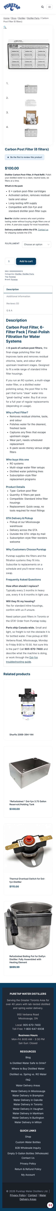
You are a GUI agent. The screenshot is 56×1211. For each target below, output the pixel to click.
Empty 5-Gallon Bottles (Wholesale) (28, 1153)
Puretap (12, 277)
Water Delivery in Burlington (28, 1117)
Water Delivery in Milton (28, 1122)
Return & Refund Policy (28, 1169)
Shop (28, 1136)
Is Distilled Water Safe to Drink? (28, 1063)
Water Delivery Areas (28, 1085)
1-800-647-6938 (34, 1028)
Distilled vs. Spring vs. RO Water (28, 1074)
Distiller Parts (28, 274)
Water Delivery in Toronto (28, 1104)
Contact (32, 1195)
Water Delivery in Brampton (28, 1095)
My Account (28, 1174)
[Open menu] (50, 7)
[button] (4, 27)
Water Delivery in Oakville (28, 1100)
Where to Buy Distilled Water (28, 1068)
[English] (51, 1205)
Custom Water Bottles (28, 1142)
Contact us (43, 229)
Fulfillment (12, 243)
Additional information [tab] (18, 296)
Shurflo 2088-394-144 (21, 734)
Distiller (18, 274)
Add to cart (26, 261)
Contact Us (28, 1157)
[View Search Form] (42, 7)
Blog (28, 1057)
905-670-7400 (32, 1025)
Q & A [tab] (9, 310)
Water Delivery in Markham (28, 1113)
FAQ (28, 1079)
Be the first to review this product (24, 157)
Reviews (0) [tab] (12, 303)
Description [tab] (12, 289)
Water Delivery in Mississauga (28, 1091)
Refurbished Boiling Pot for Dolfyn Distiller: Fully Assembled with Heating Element (27, 959)
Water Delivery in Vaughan (28, 1108)
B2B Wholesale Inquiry (28, 1147)
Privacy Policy (28, 1163)
